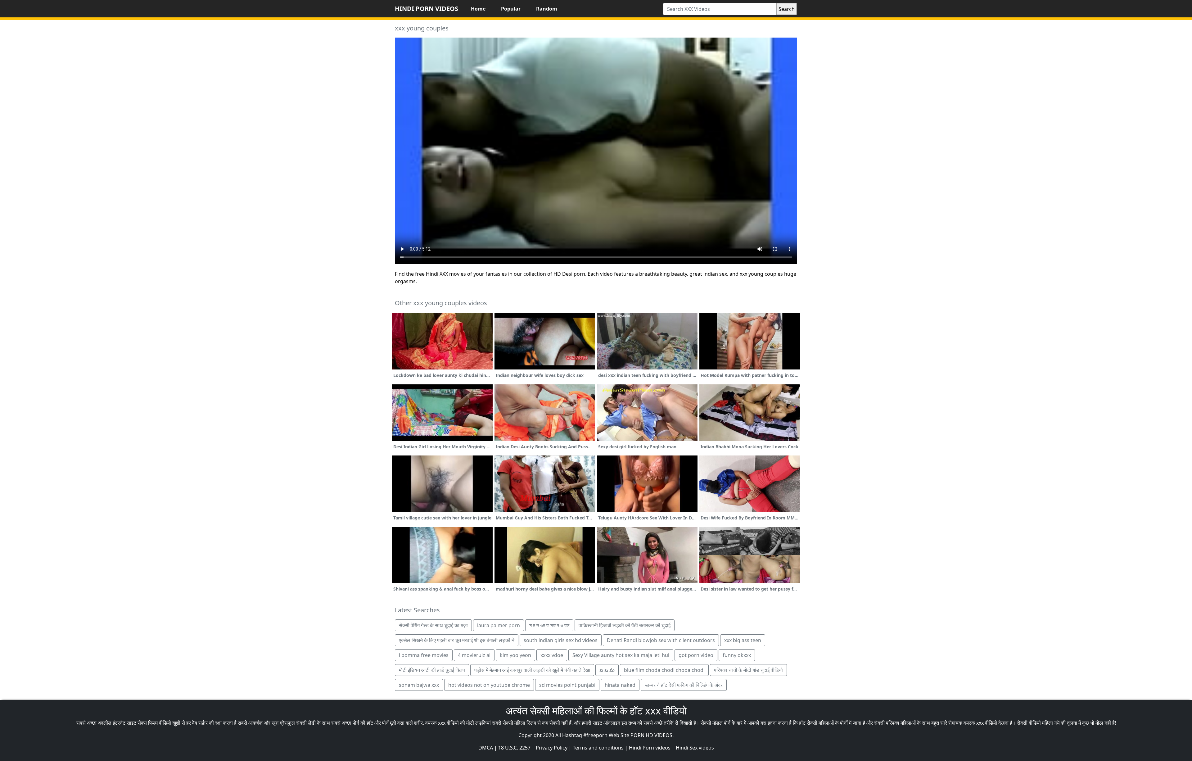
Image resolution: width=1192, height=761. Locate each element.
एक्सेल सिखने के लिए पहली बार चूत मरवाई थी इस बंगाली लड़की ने (456, 640)
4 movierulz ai (474, 655)
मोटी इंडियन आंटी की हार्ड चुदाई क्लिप (432, 670)
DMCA (485, 747)
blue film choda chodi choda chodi (664, 670)
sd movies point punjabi (567, 685)
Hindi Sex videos (695, 747)
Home (478, 8)
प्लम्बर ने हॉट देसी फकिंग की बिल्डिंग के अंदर (684, 685)
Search (787, 9)
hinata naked (620, 685)
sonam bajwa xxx (419, 685)
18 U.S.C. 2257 (514, 747)
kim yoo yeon (515, 655)
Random (546, 8)
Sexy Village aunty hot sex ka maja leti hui (620, 655)
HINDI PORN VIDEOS (426, 8)
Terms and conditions (598, 747)
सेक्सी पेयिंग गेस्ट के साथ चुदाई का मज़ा (433, 625)
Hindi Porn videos (649, 747)
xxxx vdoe (551, 655)
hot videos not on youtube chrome (489, 685)
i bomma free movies (424, 655)
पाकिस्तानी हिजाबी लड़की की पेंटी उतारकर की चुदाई (624, 625)
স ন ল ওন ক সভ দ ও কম (549, 625)
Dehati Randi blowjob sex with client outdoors (661, 640)
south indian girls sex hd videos (561, 640)
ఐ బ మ (607, 670)
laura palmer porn (498, 625)
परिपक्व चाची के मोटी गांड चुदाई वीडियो (748, 670)
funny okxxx (737, 655)
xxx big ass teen (742, 640)
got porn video (696, 655)
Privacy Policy (551, 747)
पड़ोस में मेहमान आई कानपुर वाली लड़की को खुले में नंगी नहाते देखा (532, 670)
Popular (511, 8)
